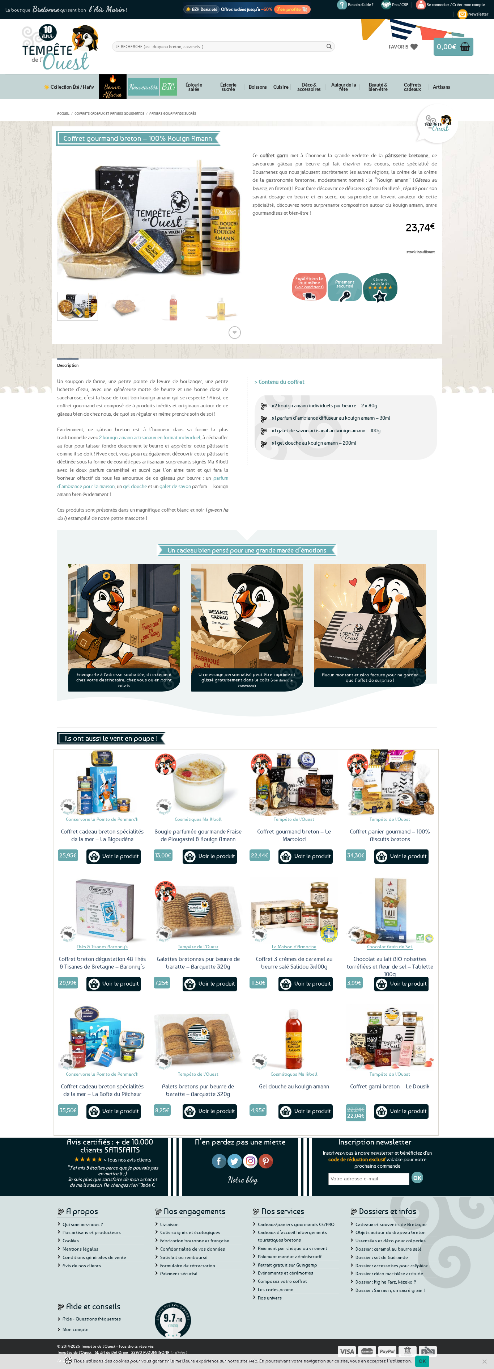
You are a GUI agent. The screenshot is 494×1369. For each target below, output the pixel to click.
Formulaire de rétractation (187, 1265)
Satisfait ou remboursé (184, 1257)
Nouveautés (143, 87)
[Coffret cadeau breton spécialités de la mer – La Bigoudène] (102, 782)
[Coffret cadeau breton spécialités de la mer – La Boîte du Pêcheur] (102, 1037)
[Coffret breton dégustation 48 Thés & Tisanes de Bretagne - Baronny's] (102, 910)
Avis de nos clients (82, 1265)
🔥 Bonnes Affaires (112, 86)
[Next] (228, 217)
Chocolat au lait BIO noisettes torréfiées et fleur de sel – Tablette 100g (390, 966)
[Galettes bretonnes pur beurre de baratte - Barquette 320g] (198, 910)
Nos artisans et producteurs (92, 1232)
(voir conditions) (309, 286)
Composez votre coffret (282, 1281)
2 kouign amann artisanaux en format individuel (149, 437)
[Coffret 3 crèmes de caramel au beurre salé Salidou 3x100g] (294, 910)
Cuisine (281, 87)
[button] (456, 4)
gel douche (135, 486)
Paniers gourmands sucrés (172, 113)
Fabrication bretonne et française (194, 1240)
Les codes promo (276, 1289)
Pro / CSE (400, 4)
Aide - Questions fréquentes (92, 1319)
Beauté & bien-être (378, 87)
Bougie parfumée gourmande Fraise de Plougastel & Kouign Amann (198, 835)
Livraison (169, 1224)
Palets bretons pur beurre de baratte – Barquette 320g (198, 1090)
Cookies (71, 1240)
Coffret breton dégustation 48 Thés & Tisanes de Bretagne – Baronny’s (102, 962)
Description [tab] (68, 365)
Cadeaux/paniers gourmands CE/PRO (296, 1224)
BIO (168, 86)
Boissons (258, 87)
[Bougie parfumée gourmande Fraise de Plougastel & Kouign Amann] (198, 782)
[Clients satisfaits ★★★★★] (380, 302)
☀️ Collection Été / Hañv (69, 87)
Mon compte (76, 1329)
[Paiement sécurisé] (345, 302)
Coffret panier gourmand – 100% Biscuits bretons (390, 835)
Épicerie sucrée (228, 87)
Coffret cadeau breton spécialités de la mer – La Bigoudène (102, 835)
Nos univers (270, 1298)
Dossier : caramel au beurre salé (388, 1249)
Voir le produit (120, 856)
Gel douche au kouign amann (294, 1086)
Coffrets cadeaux (412, 87)
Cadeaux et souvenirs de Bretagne (391, 1224)
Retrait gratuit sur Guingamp (287, 1265)
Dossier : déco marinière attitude (389, 1273)
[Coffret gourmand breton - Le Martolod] (294, 782)
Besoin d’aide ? (361, 4)
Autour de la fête (343, 87)
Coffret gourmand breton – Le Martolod (294, 835)
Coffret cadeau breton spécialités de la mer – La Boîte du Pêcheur (102, 1090)
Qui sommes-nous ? (83, 1224)
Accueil (63, 113)
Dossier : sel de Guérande (381, 1257)
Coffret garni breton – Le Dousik (390, 1086)
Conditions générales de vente (94, 1257)
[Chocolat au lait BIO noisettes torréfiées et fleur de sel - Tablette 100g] (390, 910)
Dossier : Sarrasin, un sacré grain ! (390, 1290)
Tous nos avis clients (129, 1159)
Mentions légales (80, 1249)
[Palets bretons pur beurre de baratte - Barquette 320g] (198, 1037)
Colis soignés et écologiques (190, 1232)
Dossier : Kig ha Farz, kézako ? (385, 1282)
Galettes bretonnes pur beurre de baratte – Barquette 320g (198, 962)
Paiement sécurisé (178, 1273)
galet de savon (175, 486)
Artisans (441, 87)
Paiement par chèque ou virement (292, 1248)
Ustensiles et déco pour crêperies (390, 1240)
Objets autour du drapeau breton (390, 1232)
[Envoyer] (329, 46)
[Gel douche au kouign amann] (294, 1037)
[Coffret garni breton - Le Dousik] (390, 1037)
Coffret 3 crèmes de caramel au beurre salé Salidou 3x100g (294, 962)
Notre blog (242, 1179)
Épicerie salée (194, 87)
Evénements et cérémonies (285, 1273)
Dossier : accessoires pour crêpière (391, 1265)
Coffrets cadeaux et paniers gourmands (109, 113)
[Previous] (69, 217)
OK (422, 1361)
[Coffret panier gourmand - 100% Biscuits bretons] (390, 782)
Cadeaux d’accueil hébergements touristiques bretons (292, 1236)
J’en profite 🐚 (292, 9)
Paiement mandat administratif (289, 1256)
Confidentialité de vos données (192, 1249)
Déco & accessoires (309, 87)
